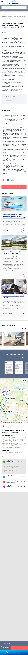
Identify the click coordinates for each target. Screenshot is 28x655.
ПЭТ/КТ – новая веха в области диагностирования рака (12, 252)
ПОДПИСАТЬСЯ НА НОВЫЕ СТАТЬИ (14, 186)
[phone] (26, 2)
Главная (3, 16)
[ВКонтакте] (8, 180)
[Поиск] (25, 7)
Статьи (16, 16)
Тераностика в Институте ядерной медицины (13, 296)
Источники (9, 100)
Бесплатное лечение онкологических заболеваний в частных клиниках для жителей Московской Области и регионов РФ (14, 215)
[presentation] (22, 329)
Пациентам (10, 16)
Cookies (7, 644)
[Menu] (2, 2)
